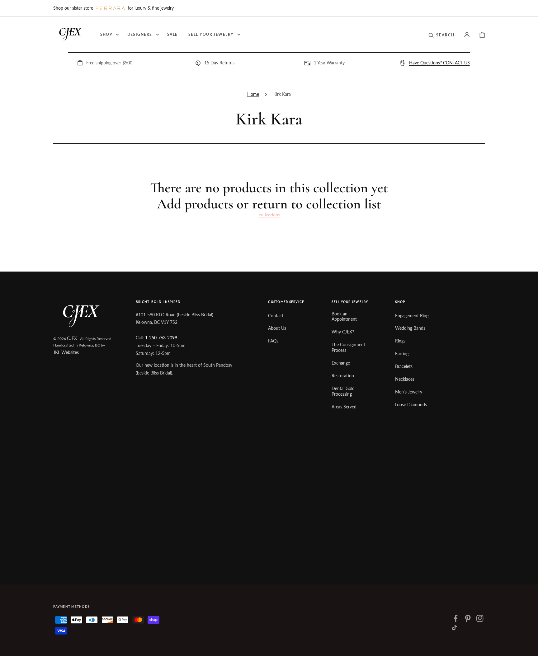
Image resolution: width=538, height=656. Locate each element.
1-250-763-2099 (161, 337)
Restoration (343, 375)
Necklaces (404, 379)
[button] (441, 35)
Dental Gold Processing (343, 391)
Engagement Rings (412, 315)
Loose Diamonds (411, 404)
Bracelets (404, 366)
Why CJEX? (343, 331)
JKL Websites (66, 352)
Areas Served (344, 406)
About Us (277, 328)
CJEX (72, 338)
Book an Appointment (344, 316)
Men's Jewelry (408, 391)
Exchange (341, 362)
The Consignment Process (348, 347)
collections (269, 215)
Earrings (402, 353)
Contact (275, 315)
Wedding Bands (410, 328)
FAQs (273, 340)
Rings (400, 340)
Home (253, 94)
